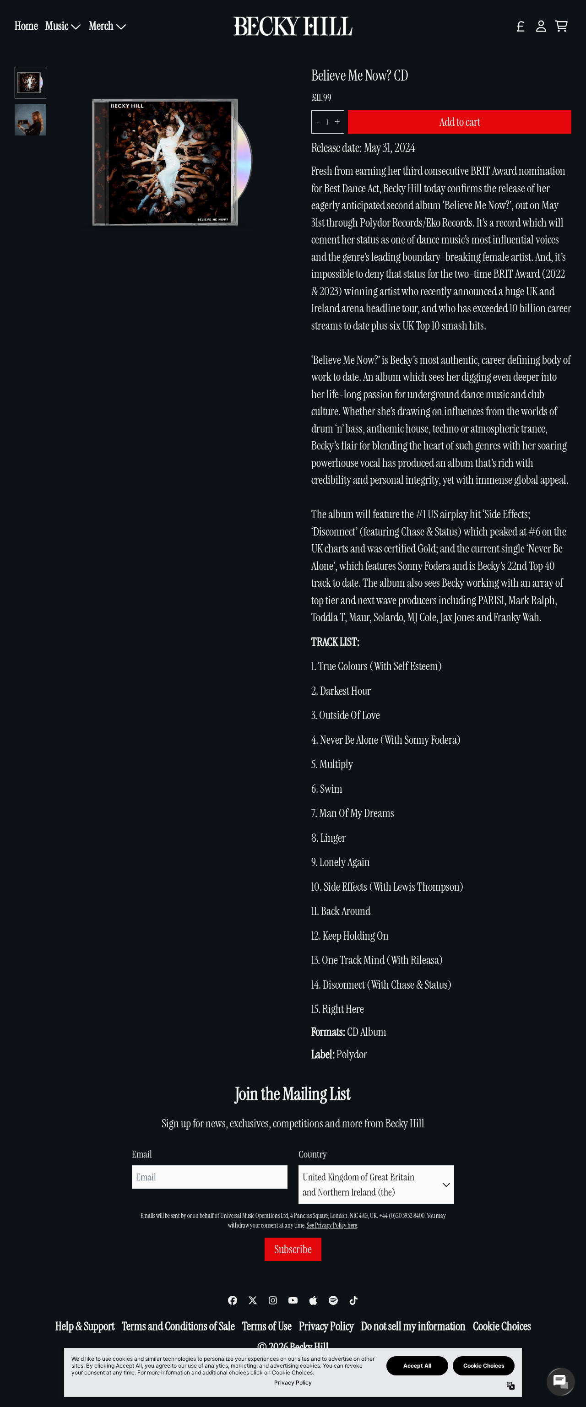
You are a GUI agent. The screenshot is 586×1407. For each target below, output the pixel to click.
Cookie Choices (502, 1326)
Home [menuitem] (26, 25)
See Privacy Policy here (332, 1225)
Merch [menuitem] (101, 25)
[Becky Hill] (293, 26)
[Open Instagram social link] (273, 1300)
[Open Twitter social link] (253, 1300)
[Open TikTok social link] (353, 1300)
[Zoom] (173, 162)
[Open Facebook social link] (232, 1300)
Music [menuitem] (56, 25)
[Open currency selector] (521, 26)
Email (142, 1154)
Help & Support (84, 1326)
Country (312, 1154)
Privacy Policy (326, 1326)
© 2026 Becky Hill (293, 1347)
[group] (30, 82)
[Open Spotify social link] (333, 1300)
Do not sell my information (413, 1326)
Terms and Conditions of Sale (178, 1326)
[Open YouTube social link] (293, 1300)
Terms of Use (267, 1326)
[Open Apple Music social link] (313, 1300)
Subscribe (293, 1249)
